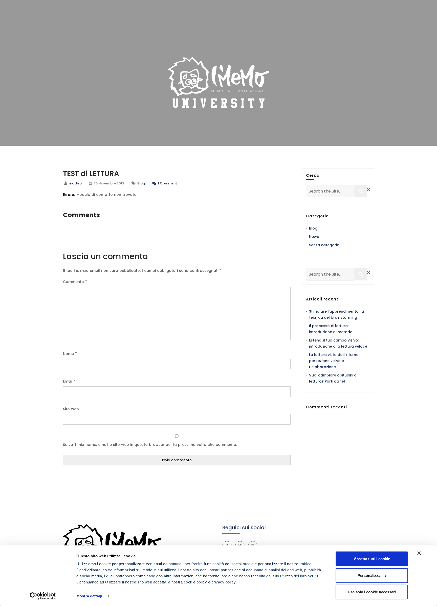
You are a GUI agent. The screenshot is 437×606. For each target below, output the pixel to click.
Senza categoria (324, 245)
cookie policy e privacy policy (210, 582)
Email (69, 381)
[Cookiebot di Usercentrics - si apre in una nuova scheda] (43, 596)
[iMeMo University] (218, 82)
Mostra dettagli (89, 596)
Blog (141, 183)
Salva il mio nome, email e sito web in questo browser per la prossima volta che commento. (150, 444)
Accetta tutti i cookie (372, 559)
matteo (75, 183)
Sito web (71, 408)
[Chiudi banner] (419, 553)
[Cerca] (360, 191)
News (314, 236)
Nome (70, 353)
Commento (75, 281)
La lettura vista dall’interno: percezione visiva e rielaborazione (334, 360)
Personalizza (369, 575)
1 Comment (167, 183)
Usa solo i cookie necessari (372, 592)
